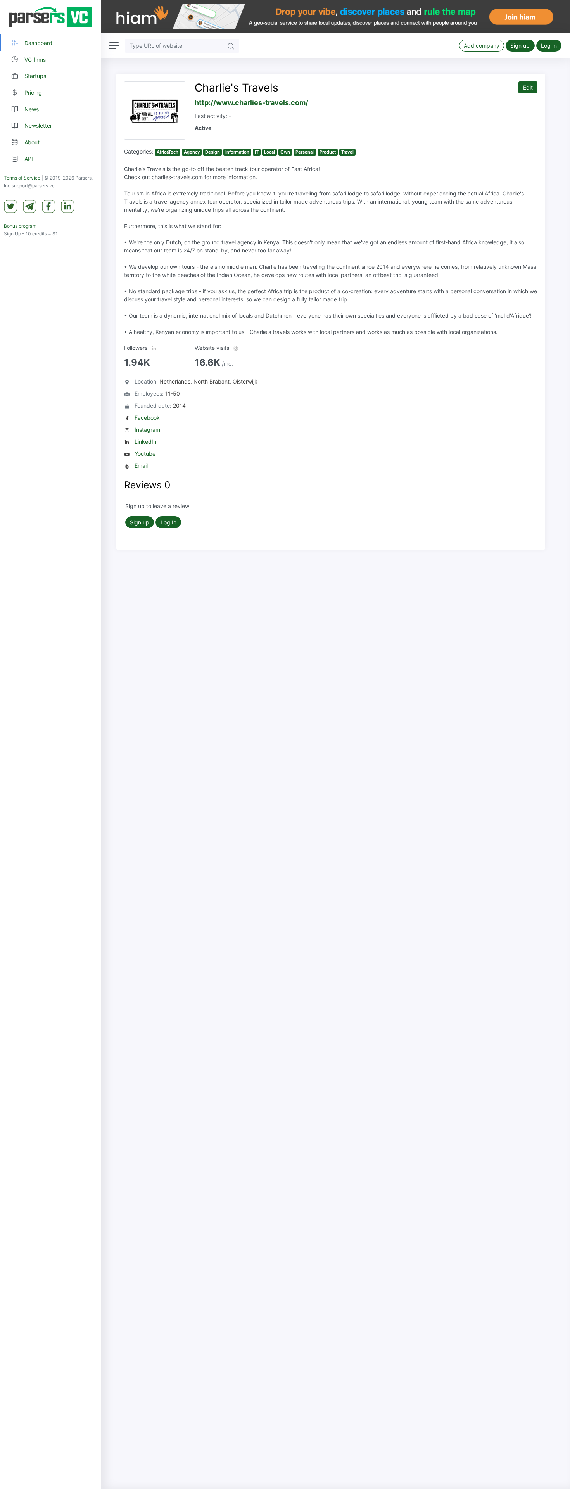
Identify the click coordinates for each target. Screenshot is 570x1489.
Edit (528, 87)
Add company (481, 45)
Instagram (147, 429)
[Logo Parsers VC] (50, 17)
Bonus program (20, 226)
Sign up (520, 45)
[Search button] (230, 45)
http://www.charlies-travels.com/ (251, 103)
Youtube (145, 453)
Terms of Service (22, 178)
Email (141, 465)
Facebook (147, 417)
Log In (549, 45)
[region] (50, 744)
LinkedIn (145, 441)
